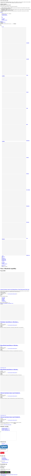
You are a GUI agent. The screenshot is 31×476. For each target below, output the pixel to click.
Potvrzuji (1, 12)
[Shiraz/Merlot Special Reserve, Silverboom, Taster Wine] (12, 343)
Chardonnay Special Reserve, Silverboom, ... (9, 321)
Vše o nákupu (3, 457)
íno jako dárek (4, 458)
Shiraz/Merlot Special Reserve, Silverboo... (9, 345)
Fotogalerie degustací (4, 428)
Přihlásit (15, 423)
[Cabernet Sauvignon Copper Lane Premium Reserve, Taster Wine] (12, 391)
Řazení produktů (2, 302)
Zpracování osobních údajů (5, 459)
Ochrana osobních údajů (10, 474)
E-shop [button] (3, 26)
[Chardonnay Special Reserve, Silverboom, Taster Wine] (12, 320)
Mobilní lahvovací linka (5, 462)
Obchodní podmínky (4, 263)
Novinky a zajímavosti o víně (5, 429)
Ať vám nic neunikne (3, 423)
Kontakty (3, 19)
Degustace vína (4, 259)
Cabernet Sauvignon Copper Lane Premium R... (10, 392)
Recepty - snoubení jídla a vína (6, 430)
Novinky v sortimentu (5, 444)
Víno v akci (3, 256)
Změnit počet (2, 348)
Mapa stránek (15, 474)
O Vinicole (3, 18)
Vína (2, 257)
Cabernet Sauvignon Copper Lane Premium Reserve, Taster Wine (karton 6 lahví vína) (14, 289)
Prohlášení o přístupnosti (3, 474)
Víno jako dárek (4, 260)
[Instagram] (2, 17)
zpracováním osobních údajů (7, 424)
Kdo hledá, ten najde (3, 23)
